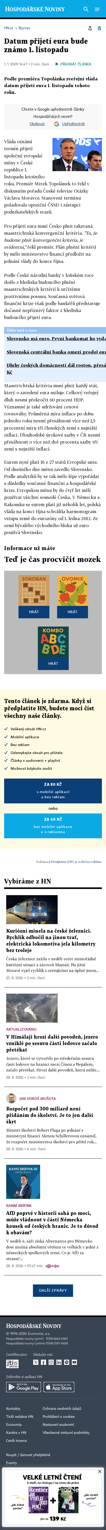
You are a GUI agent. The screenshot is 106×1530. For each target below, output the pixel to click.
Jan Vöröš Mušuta (38, 1098)
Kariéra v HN (16, 1433)
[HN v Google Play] (23, 1387)
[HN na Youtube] (74, 1362)
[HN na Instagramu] (51, 1362)
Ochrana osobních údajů (62, 1409)
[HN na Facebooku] (43, 1362)
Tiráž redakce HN (19, 1417)
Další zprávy (53, 1290)
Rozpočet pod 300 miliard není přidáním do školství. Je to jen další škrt (49, 1115)
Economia (14, 1425)
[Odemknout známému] (99, 28)
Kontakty (13, 1409)
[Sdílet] (90, 28)
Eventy (11, 1463)
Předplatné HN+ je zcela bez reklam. (76, 862)
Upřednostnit (73, 124)
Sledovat (37, 124)
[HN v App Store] (58, 1387)
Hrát (34, 612)
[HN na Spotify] (66, 1362)
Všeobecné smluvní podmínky (66, 1433)
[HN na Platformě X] (35, 1362)
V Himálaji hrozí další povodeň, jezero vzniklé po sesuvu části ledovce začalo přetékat (52, 1043)
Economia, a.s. (39, 1334)
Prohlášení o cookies (59, 1417)
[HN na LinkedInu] (58, 1362)
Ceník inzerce (16, 1441)
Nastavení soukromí (58, 1425)
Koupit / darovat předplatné (28, 1455)
